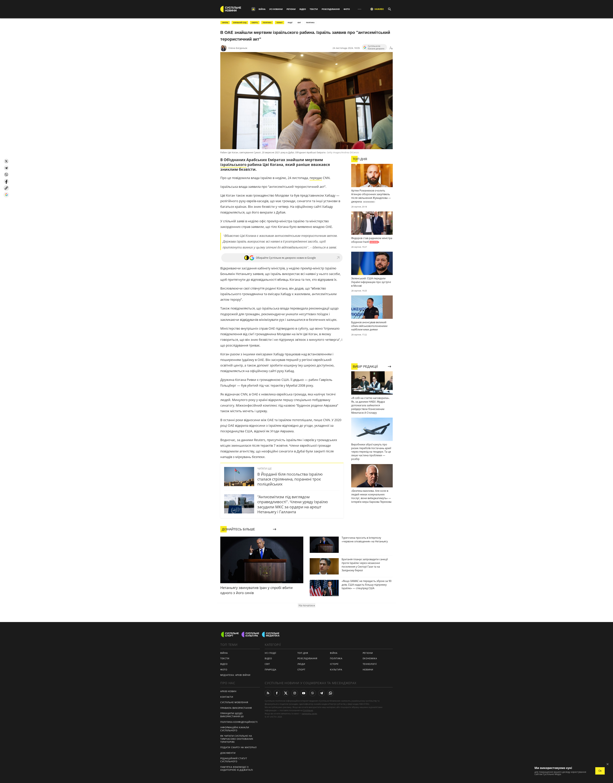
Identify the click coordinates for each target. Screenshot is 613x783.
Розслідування (331, 9)
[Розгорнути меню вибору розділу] (253, 9)
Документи (227, 752)
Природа (270, 669)
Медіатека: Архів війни (235, 674)
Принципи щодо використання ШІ (232, 715)
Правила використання (236, 707)
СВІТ (299, 22)
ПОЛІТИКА (267, 22)
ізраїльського (233, 164)
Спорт (301, 669)
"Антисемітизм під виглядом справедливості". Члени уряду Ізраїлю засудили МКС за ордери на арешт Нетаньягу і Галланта (292, 504)
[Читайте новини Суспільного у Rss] (268, 693)
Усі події (270, 652)
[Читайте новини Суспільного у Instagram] (294, 693)
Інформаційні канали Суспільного (234, 729)
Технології (370, 663)
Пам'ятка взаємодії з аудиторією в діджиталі (236, 768)
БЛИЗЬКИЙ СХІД (239, 22)
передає (316, 178)
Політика (336, 658)
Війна (262, 9)
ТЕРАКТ (279, 22)
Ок (600, 770)
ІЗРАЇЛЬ (225, 22)
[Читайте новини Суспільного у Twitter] (286, 693)
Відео (302, 9)
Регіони (291, 9)
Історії (334, 663)
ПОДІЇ (290, 22)
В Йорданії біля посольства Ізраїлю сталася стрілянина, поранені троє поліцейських (290, 479)
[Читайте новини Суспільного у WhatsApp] (330, 693)
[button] (6, 161)
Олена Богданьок (237, 48)
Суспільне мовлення (234, 702)
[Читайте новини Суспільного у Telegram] (321, 693)
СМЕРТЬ (255, 22)
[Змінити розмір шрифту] (391, 48)
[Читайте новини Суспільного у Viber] (312, 693)
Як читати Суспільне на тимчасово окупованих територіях (236, 738)
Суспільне (308, 710)
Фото (347, 9)
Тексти (314, 9)
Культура (336, 669)
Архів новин (228, 691)
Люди (301, 663)
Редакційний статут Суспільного (233, 760)
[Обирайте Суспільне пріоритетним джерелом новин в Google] (6, 195)
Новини (368, 669)
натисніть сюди (309, 713)
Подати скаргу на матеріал (238, 747)
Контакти (226, 696)
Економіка (370, 658)
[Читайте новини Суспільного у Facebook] (277, 693)
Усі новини (276, 9)
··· (359, 9)
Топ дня (302, 652)
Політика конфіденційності (239, 721)
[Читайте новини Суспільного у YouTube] (303, 693)
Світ (267, 663)
